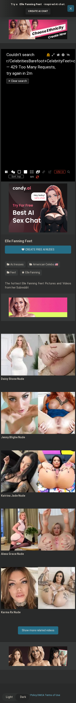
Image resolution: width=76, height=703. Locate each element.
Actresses (17, 264)
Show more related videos (38, 630)
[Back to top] (69, 695)
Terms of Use (52, 695)
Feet (13, 272)
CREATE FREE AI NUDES (39, 249)
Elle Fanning (32, 272)
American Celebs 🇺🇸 (45, 264)
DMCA (40, 695)
